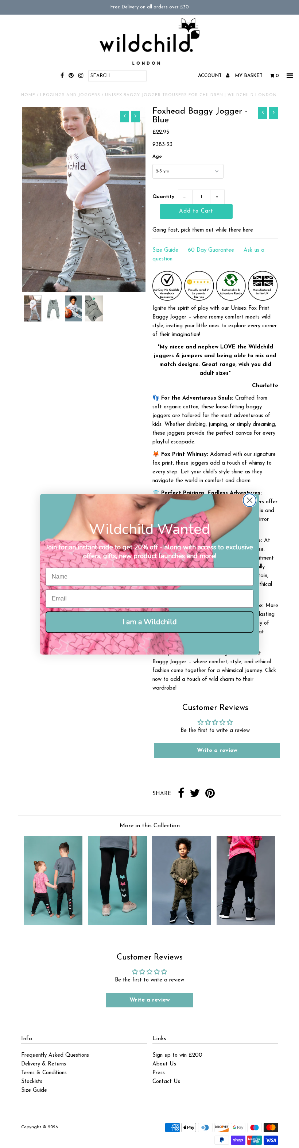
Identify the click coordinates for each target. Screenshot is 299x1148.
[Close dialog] (249, 500)
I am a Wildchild (150, 622)
